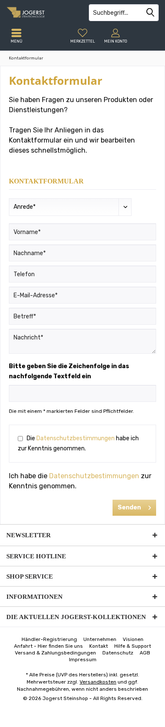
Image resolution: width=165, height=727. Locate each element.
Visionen (133, 639)
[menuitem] (82, 36)
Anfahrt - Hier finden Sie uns (48, 646)
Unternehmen (99, 639)
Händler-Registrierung (49, 639)
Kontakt (98, 646)
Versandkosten (98, 682)
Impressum (82, 659)
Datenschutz (117, 653)
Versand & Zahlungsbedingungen (55, 653)
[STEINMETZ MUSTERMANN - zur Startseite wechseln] (41, 12)
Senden (129, 507)
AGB (145, 653)
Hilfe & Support (132, 646)
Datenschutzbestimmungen (75, 438)
